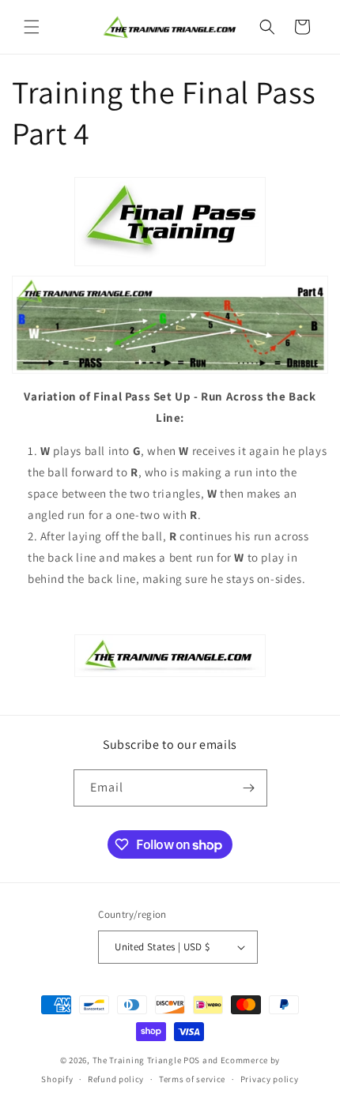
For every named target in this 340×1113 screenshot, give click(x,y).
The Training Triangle (137, 1060)
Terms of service (192, 1079)
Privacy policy (269, 1079)
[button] (31, 26)
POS (191, 1060)
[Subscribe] (249, 788)
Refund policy (116, 1079)
